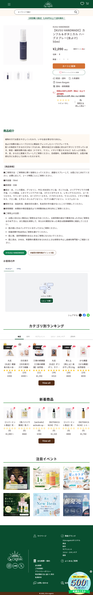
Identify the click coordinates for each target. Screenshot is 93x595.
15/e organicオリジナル (71, 540)
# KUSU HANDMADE (15, 252)
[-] (60, 59)
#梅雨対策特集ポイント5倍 (42, 252)
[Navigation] (9, 4)
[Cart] (87, 4)
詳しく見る (79, 106)
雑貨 (64, 555)
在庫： (55, 54)
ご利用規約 (39, 568)
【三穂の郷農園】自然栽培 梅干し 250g (39, 367)
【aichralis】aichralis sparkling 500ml (39, 425)
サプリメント (40, 337)
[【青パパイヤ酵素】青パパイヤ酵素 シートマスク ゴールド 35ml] (24, 413)
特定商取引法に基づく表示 (44, 574)
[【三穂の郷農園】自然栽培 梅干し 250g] (39, 351)
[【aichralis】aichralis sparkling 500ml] (39, 413)
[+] (68, 59)
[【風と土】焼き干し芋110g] (68, 351)
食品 (19, 337)
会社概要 (38, 565)
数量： (55, 59)
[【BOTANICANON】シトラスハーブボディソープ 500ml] (83, 413)
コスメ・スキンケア (58, 337)
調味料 (73, 337)
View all (46, 383)
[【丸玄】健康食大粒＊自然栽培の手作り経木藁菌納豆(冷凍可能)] (9, 351)
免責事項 (38, 577)
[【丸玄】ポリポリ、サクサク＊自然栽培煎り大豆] (54, 351)
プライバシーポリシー (43, 571)
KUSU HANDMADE (61, 26)
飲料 (28, 337)
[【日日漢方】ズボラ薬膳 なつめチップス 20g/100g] (24, 351)
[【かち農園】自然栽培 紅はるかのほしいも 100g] (83, 351)
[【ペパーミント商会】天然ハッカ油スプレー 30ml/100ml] (9, 413)
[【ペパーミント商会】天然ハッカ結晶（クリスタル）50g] (68, 413)
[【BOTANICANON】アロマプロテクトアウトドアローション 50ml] (54, 413)
